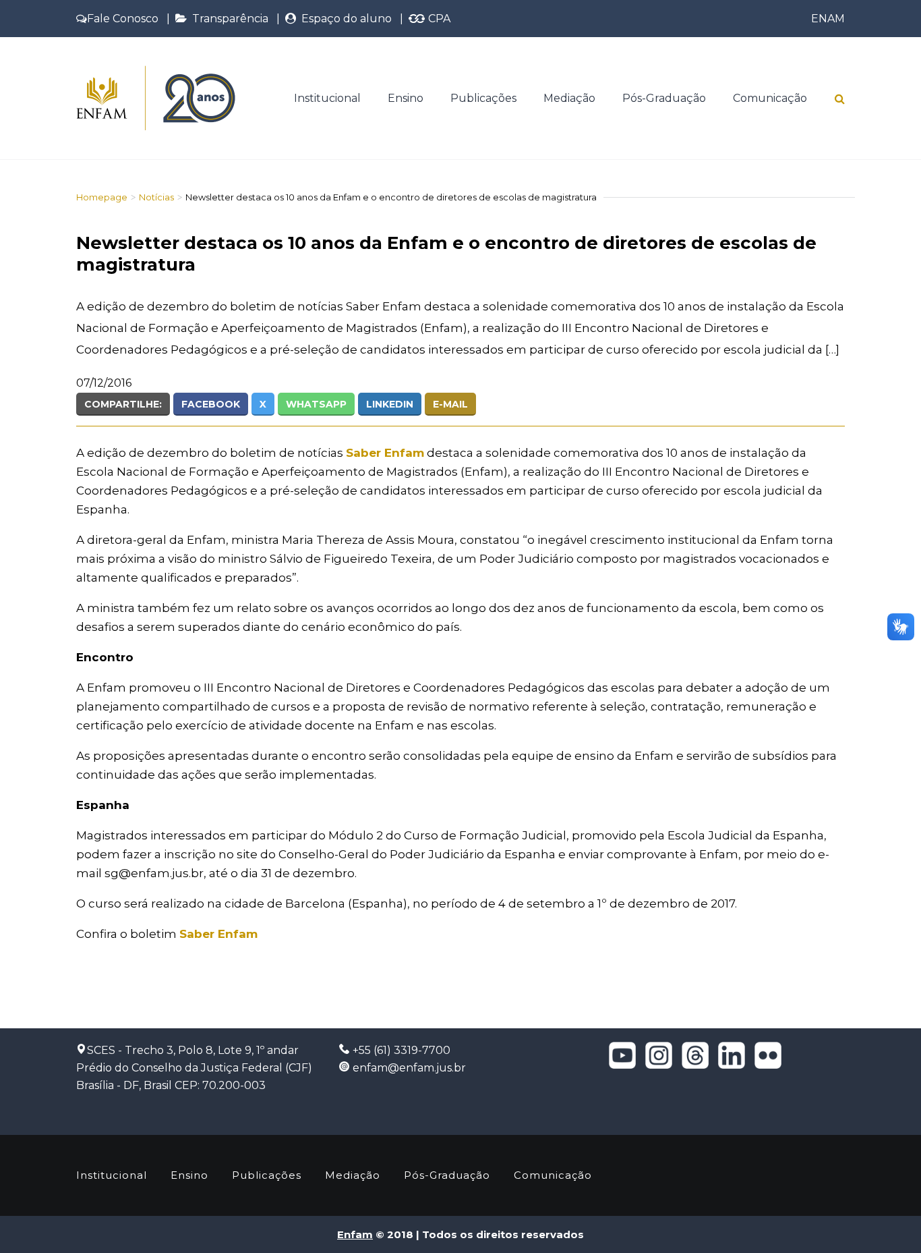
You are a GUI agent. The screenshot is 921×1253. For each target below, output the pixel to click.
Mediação (569, 98)
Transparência (227, 18)
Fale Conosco (122, 18)
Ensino (405, 98)
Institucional (327, 98)
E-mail (450, 404)
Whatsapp (316, 404)
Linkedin (389, 404)
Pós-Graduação (664, 98)
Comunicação (770, 98)
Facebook (210, 404)
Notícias (156, 197)
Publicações (483, 98)
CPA (437, 18)
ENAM (828, 18)
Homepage (101, 197)
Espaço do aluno (344, 18)
